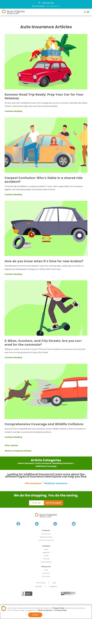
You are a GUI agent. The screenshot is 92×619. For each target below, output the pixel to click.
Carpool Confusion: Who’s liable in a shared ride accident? (44, 180)
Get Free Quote (53, 503)
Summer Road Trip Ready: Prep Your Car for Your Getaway (44, 96)
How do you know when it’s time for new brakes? (44, 261)
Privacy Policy (58, 608)
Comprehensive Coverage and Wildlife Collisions (44, 424)
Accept (35, 615)
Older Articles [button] (11, 445)
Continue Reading (13, 111)
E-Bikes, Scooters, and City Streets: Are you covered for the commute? (43, 343)
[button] (46, 6)
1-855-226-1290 (48, 3)
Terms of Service (45, 610)
